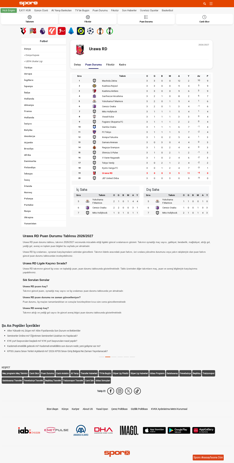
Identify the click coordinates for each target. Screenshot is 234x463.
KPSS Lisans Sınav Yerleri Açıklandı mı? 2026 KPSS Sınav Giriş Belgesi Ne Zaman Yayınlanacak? (57, 351)
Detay (77, 64)
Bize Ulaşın (52, 409)
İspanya (28, 86)
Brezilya (28, 148)
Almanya (29, 105)
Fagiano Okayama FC (112, 122)
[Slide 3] (120, 357)
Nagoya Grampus (110, 147)
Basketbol (167, 10)
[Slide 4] (126, 357)
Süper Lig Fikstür (120, 373)
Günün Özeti (41, 10)
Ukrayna (28, 217)
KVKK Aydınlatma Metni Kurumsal (169, 409)
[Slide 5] (132, 357)
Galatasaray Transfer (12, 380)
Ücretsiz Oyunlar (149, 10)
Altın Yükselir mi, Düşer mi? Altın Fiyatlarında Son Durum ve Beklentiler (44, 330)
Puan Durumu (100, 10)
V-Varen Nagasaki (111, 157)
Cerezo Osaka (109, 106)
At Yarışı (75, 373)
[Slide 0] (101, 357)
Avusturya (29, 136)
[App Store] (154, 430)
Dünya (27, 49)
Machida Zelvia (109, 81)
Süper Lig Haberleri (139, 373)
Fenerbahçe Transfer (33, 380)
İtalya (27, 92)
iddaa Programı (157, 373)
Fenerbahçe (185, 373)
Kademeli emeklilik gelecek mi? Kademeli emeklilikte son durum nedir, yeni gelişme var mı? (54, 346)
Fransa (28, 111)
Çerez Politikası (119, 409)
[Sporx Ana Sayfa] (29, 4)
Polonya (28, 198)
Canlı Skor (34, 373)
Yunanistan (30, 223)
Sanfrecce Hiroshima (112, 96)
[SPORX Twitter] (128, 391)
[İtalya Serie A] (71, 31)
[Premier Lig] (42, 31)
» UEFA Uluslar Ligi (33, 61)
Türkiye (28, 67)
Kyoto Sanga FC (110, 168)
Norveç (28, 192)
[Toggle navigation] (211, 3)
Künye (65, 409)
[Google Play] (179, 430)
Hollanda (29, 98)
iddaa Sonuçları (103, 380)
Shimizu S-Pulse (110, 152)
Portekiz (28, 205)
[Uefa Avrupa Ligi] (100, 31)
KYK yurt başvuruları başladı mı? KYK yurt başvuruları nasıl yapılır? (42, 341)
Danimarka (30, 161)
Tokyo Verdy (108, 163)
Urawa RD (107, 173)
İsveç (27, 180)
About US (88, 409)
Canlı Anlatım (62, 373)
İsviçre (28, 123)
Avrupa (28, 73)
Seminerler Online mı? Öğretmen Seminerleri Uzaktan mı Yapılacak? (42, 335)
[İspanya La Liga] (52, 31)
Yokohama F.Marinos (112, 101)
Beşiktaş (197, 373)
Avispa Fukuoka (110, 137)
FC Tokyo (106, 132)
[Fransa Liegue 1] (81, 31)
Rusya (27, 211)
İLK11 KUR (25, 10)
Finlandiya (29, 167)
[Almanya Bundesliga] (62, 31)
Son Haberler (129, 10)
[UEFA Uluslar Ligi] (33, 31)
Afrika (27, 155)
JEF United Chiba (110, 178)
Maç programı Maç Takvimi (15, 373)
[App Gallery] (203, 430)
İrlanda (28, 186)
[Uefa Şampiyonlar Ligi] (90, 31)
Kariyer (75, 409)
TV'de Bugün (82, 10)
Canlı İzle (89, 380)
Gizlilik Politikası (139, 409)
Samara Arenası (110, 142)
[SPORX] (117, 454)
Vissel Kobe (108, 116)
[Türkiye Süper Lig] (23, 31)
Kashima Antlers (110, 91)
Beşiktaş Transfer (53, 380)
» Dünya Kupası (31, 55)
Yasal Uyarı (102, 409)
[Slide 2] (113, 357)
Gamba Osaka (109, 127)
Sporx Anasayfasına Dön (208, 457)
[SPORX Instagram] (119, 391)
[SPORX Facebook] (110, 391)
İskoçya (28, 173)
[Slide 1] (107, 357)
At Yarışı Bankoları (61, 10)
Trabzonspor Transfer (73, 380)
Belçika (28, 130)
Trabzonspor (208, 373)
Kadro (122, 64)
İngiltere (28, 80)
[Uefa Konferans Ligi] (110, 31)
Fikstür (115, 10)
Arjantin (28, 142)
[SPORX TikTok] (137, 391)
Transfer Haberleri (89, 373)
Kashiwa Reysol (110, 86)
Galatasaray (172, 373)
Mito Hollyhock (109, 111)
